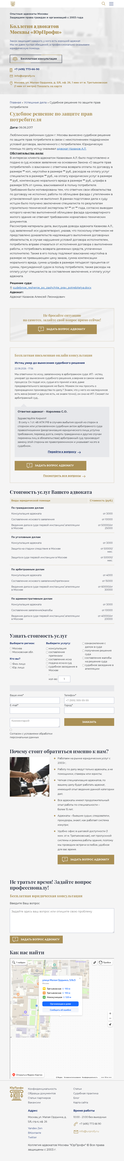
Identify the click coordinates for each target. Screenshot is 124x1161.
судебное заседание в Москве (63, 668)
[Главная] (13, 5)
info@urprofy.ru (24, 75)
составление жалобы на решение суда (98, 659)
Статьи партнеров (39, 1098)
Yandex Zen (35, 1128)
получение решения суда (98, 652)
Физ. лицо (18, 663)
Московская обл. (22, 652)
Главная (15, 102)
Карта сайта (80, 1102)
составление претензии (57, 654)
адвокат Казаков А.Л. (71, 148)
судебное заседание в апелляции (99, 667)
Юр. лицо (18, 667)
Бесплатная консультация (39, 58)
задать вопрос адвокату (89, 859)
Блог (76, 1098)
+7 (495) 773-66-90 (26, 69)
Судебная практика (85, 1093)
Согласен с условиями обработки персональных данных (31, 735)
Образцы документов (42, 1093)
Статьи (77, 1088)
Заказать (89, 722)
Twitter (32, 1137)
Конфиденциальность (42, 1088)
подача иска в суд (60, 663)
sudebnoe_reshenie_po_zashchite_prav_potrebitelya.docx (52, 287)
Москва (17, 648)
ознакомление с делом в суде (95, 645)
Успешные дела (35, 102)
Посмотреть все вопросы (62, 475)
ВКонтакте (34, 1132)
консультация (58, 648)
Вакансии (34, 1102)
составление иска (60, 659)
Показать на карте (49, 86)
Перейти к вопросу (62, 451)
